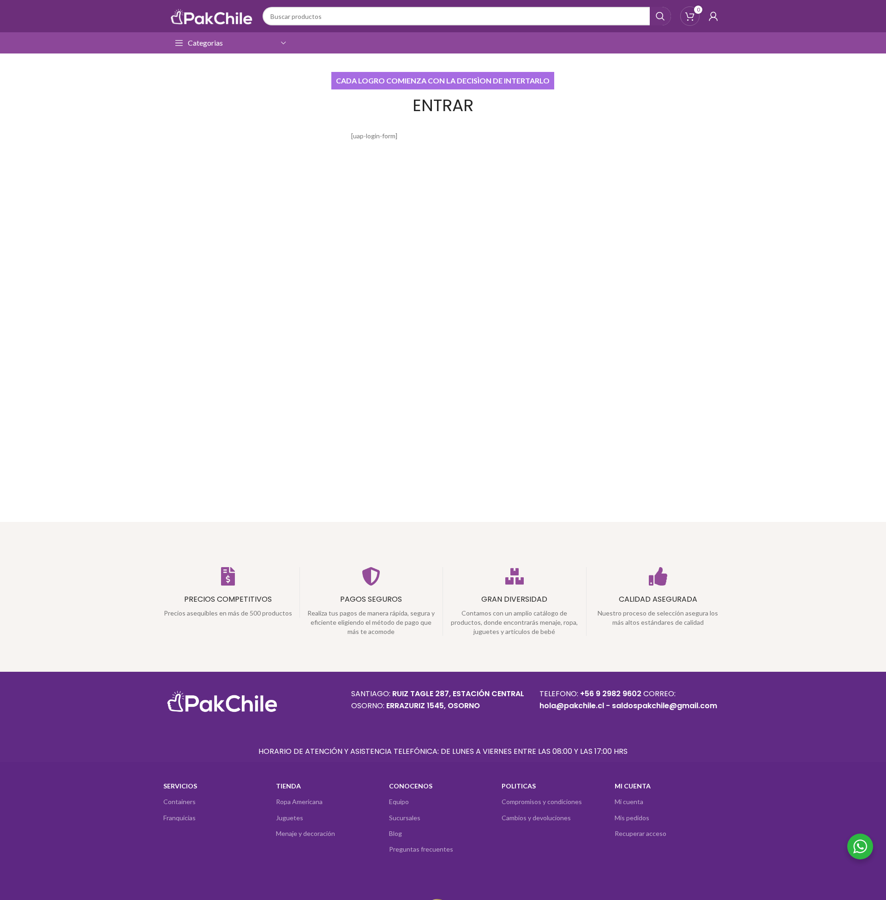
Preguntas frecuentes (421, 849)
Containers (179, 801)
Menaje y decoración (305, 833)
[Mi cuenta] (713, 16)
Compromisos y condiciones (542, 801)
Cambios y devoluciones (536, 818)
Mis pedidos (632, 818)
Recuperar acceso (640, 833)
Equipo (399, 801)
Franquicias (179, 818)
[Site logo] (210, 15)
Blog (395, 833)
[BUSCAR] (660, 16)
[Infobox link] (228, 592)
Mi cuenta (629, 801)
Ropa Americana (299, 801)
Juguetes (289, 818)
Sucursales (404, 818)
